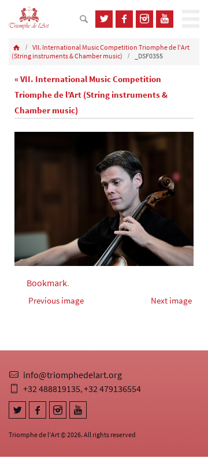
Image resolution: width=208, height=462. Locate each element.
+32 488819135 (51, 388)
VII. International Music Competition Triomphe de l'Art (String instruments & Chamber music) (101, 52)
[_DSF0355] (104, 199)
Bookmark (47, 283)
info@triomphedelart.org (72, 374)
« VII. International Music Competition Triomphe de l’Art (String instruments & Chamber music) (91, 94)
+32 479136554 (112, 388)
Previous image (56, 300)
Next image (171, 300)
